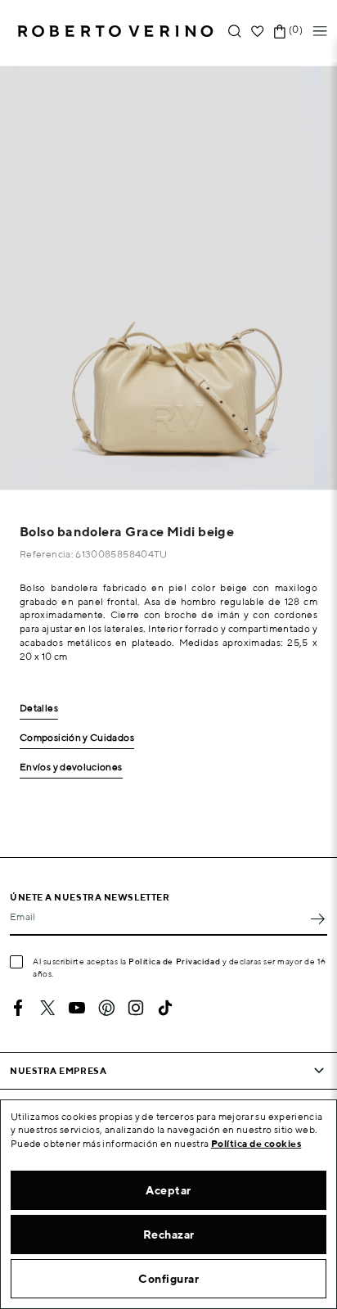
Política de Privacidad (174, 961)
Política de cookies (256, 1143)
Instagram (136, 1008)
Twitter (47, 1008)
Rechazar (169, 1234)
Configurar (168, 1278)
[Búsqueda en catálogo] (234, 31)
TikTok (165, 1008)
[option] (168, 278)
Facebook (18, 1008)
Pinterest (106, 1008)
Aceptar (168, 1190)
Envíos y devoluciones (71, 767)
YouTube (77, 1008)
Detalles (39, 708)
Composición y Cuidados (77, 738)
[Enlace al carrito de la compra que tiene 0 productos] (279, 31)
